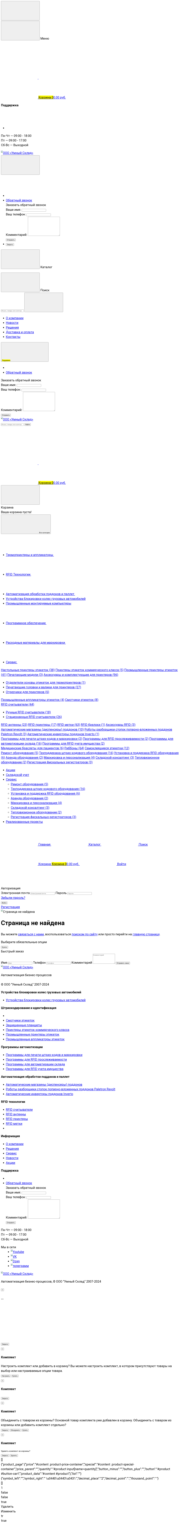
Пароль (61, 893)
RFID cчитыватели (19, 1109)
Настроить (6, 1376)
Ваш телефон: (16, 214)
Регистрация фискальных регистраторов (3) (60, 762)
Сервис (11, 779)
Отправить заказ (123, 963)
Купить (4, 947)
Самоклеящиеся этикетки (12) (107, 748)
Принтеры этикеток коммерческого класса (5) (89, 670)
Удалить (14, 1455)
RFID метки (14, 1123)
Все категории (44, 533)
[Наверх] (19, 883)
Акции (10, 770)
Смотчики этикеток (20, 1020)
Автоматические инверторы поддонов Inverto (39, 1094)
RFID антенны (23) (14, 725)
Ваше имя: (13, 210)
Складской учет (17, 775)
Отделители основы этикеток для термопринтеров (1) (45, 682)
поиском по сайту (85, 934)
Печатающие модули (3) (25, 675)
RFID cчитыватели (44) (17, 704)
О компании (15, 318)
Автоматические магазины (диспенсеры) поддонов (44, 1084)
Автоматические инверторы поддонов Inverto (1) (63, 734)
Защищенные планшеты (24, 1025)
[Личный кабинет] (19, 443)
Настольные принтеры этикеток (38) (28, 670)
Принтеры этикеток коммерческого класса (37, 1030)
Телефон (39, 962)
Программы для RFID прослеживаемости (36, 1059)
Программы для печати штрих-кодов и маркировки (44, 1055)
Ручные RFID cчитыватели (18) (28, 712)
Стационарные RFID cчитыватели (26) (34, 717)
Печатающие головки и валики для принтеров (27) (43, 687)
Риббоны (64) (74, 748)
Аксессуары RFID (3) (120, 725)
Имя (4, 962)
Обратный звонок (19, 200)
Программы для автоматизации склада (35, 1064)
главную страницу (146, 934)
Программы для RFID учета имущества (34, 1069)
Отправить (11, 240)
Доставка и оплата (20, 332)
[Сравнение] (19, 463)
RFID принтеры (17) (42, 725)
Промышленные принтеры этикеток (32, 1034)
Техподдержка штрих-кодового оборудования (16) (76, 753)
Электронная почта (15, 893)
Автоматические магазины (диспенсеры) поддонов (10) (42, 729)
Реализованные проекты (24, 822)
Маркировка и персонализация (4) (69, 757)
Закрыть (10, 244)
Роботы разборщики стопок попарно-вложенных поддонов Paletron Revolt (60, 1089)
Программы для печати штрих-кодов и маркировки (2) (41, 739)
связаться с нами (31, 934)
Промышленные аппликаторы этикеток (35, 1039)
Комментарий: (17, 235)
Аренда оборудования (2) (24, 757)
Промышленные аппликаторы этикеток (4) (32, 700)
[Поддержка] (20, 165)
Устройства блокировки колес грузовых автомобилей (46, 1000)
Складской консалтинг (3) (115, 757)
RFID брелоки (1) (93, 725)
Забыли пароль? (13, 898)
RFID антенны (16, 1114)
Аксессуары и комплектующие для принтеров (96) (81, 675)
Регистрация (10, 907)
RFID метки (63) (68, 725)
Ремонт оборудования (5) (19, 753)
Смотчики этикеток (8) (81, 700)
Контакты (13, 337)
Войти (4, 903)
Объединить (15, 1430)
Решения (12, 327)
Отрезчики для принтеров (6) (27, 692)
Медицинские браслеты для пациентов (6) (32, 748)
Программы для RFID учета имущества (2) (73, 743)
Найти (27, 424)
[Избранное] (56, 463)
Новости (12, 323)
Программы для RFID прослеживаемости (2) (116, 739)
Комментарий (82, 962)
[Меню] (20, 10)
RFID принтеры (17, 1119)
